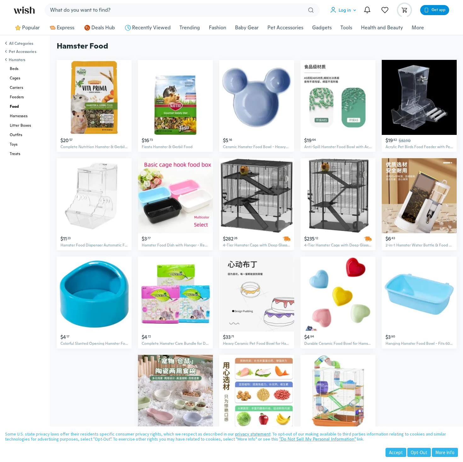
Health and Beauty (382, 28)
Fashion (217, 28)
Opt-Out (419, 452)
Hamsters (17, 59)
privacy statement (253, 434)
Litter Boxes (20, 125)
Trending (190, 28)
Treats (15, 153)
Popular (31, 28)
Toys (13, 144)
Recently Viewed (151, 28)
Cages (15, 78)
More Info (444, 452)
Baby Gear (247, 28)
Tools (346, 28)
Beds (14, 68)
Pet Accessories (285, 28)
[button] (344, 10)
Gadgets (322, 28)
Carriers (16, 87)
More (418, 28)
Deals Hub (103, 28)
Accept (396, 452)
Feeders (17, 97)
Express (65, 28)
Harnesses (18, 115)
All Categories (21, 44)
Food (14, 106)
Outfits (16, 134)
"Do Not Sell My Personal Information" (317, 439)
